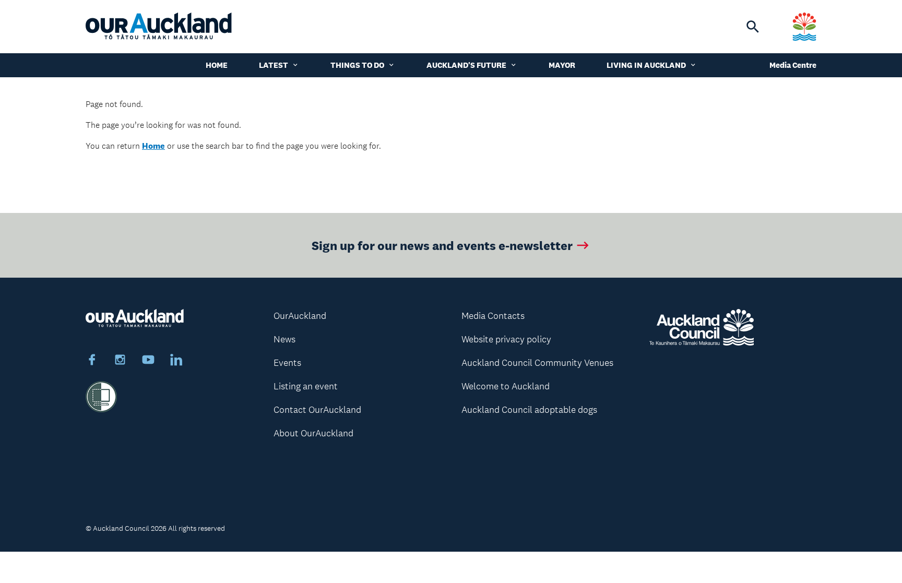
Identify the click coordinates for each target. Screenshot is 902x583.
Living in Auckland (646, 65)
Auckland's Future (466, 65)
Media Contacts (493, 316)
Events (287, 362)
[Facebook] (92, 361)
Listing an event (306, 386)
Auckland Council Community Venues (537, 362)
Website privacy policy (506, 339)
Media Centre (792, 65)
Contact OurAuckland (317, 409)
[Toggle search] (752, 26)
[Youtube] (148, 361)
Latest (273, 65)
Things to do (357, 65)
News (284, 339)
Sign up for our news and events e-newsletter (442, 245)
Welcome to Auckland (505, 386)
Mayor (562, 65)
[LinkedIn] (176, 361)
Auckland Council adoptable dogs (529, 409)
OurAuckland (300, 316)
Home (217, 65)
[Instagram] (120, 361)
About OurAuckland (313, 433)
